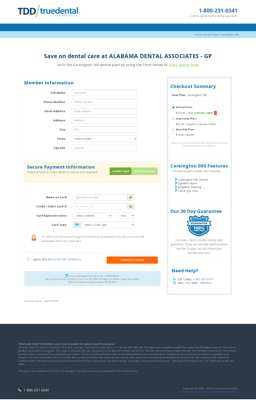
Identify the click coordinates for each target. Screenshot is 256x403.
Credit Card (120, 171)
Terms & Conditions (190, 391)
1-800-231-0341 (203, 279)
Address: (59, 120)
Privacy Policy (212, 391)
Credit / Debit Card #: (51, 206)
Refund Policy (230, 391)
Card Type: (59, 225)
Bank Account (145, 171)
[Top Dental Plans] (48, 10)
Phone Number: (55, 102)
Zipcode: (60, 148)
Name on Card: (56, 197)
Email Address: (55, 111)
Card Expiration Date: (51, 215)
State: (61, 138)
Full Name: (58, 93)
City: (62, 129)
